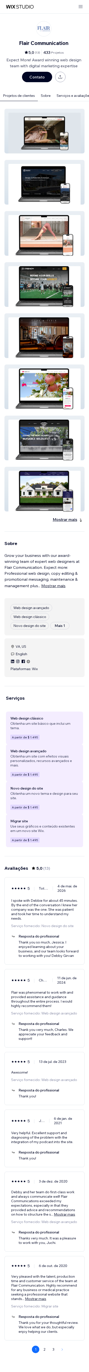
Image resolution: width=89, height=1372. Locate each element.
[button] (44, 131)
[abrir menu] (81, 6)
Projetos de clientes (19, 95)
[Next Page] (62, 1349)
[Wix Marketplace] (20, 7)
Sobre (46, 95)
